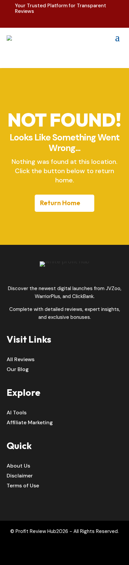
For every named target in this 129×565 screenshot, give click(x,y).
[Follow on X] (71, 554)
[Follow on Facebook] (57, 554)
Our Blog (18, 370)
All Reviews (20, 360)
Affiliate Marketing (30, 423)
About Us (18, 466)
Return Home (60, 203)
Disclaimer (20, 476)
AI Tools (16, 413)
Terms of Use (23, 486)
